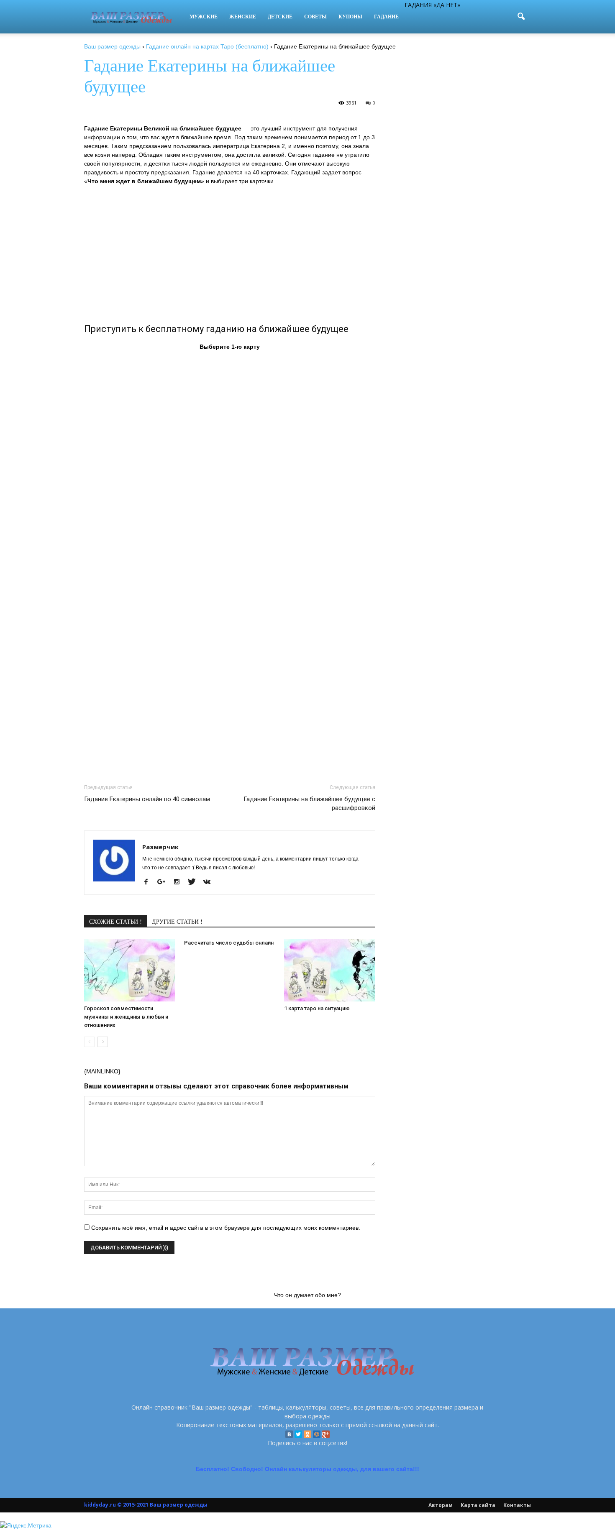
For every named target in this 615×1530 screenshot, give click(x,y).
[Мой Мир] (316, 1434)
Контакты (517, 1505)
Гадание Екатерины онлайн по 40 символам (147, 799)
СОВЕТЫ (315, 16)
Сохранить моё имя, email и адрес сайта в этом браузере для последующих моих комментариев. (225, 1227)
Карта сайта (478, 1505)
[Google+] (164, 882)
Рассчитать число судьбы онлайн (229, 943)
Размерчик (160, 847)
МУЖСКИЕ (204, 16)
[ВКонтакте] (289, 1434)
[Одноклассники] (307, 1434)
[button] (521, 17)
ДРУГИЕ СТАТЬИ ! (177, 921)
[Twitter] (298, 1434)
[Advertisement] (229, 253)
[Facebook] (149, 882)
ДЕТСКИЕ (280, 16)
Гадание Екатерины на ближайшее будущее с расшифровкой (309, 803)
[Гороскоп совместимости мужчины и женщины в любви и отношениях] (129, 970)
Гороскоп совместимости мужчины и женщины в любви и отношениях (126, 1016)
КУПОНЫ (350, 16)
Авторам (440, 1505)
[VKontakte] (210, 882)
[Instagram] (180, 882)
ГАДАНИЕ (386, 16)
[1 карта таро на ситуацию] (329, 970)
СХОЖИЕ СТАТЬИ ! (115, 921)
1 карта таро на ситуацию (317, 1008)
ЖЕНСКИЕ (242, 16)
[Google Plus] (326, 1434)
